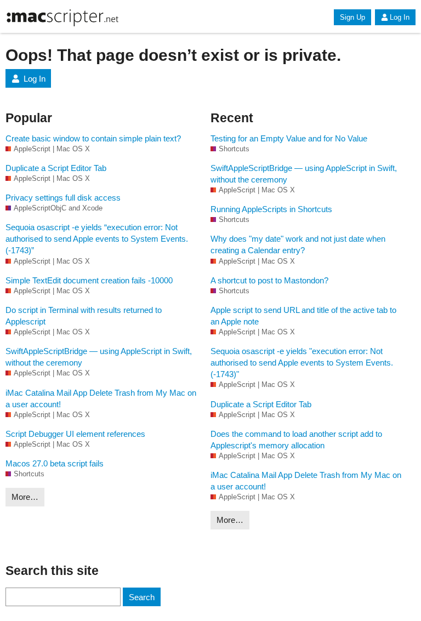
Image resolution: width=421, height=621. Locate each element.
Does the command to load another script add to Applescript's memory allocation (296, 439)
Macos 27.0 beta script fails (54, 463)
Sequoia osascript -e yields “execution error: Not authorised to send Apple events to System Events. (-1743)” (96, 239)
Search (142, 597)
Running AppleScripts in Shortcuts (271, 209)
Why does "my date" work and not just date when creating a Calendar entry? (297, 244)
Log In (399, 17)
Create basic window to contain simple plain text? (93, 138)
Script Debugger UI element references (75, 433)
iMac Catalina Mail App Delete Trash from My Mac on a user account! (100, 398)
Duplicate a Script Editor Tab (55, 168)
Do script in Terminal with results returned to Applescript (83, 315)
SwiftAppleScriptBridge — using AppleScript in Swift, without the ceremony (98, 356)
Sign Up (352, 17)
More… (25, 497)
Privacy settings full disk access (63, 197)
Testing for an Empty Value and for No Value (288, 138)
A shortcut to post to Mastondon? (269, 280)
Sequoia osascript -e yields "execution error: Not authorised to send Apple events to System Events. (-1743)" (301, 362)
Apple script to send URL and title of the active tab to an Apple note (303, 315)
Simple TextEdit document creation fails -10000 (89, 280)
